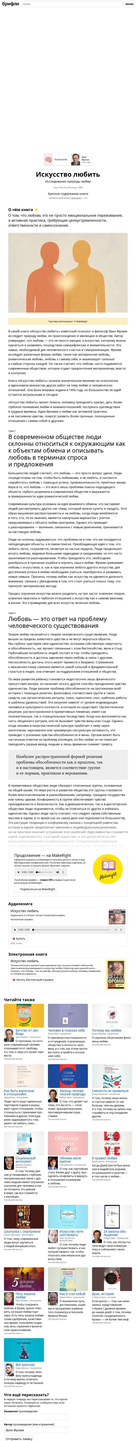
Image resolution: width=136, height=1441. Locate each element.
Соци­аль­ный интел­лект (25, 1160)
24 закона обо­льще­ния (115, 1233)
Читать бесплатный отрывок (35, 980)
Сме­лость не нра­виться (110, 1091)
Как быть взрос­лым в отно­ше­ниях (19, 1092)
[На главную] (10, 4)
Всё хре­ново (25, 1365)
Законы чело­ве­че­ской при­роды (73, 1092)
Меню (129, 4)
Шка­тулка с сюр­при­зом (22, 1231)
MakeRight (82, 321)
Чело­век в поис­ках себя (66, 1030)
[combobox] (72, 4)
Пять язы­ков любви (25, 1295)
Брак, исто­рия (103, 1294)
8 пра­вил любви (104, 1158)
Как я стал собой (72, 1294)
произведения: (21, 1411)
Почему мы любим (106, 1030)
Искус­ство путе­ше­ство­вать (72, 1233)
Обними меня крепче (70, 1160)
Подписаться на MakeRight (37, 889)
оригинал (76, 197)
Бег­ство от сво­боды (27, 1032)
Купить (20, 938)
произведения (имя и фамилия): (29, 1424)
